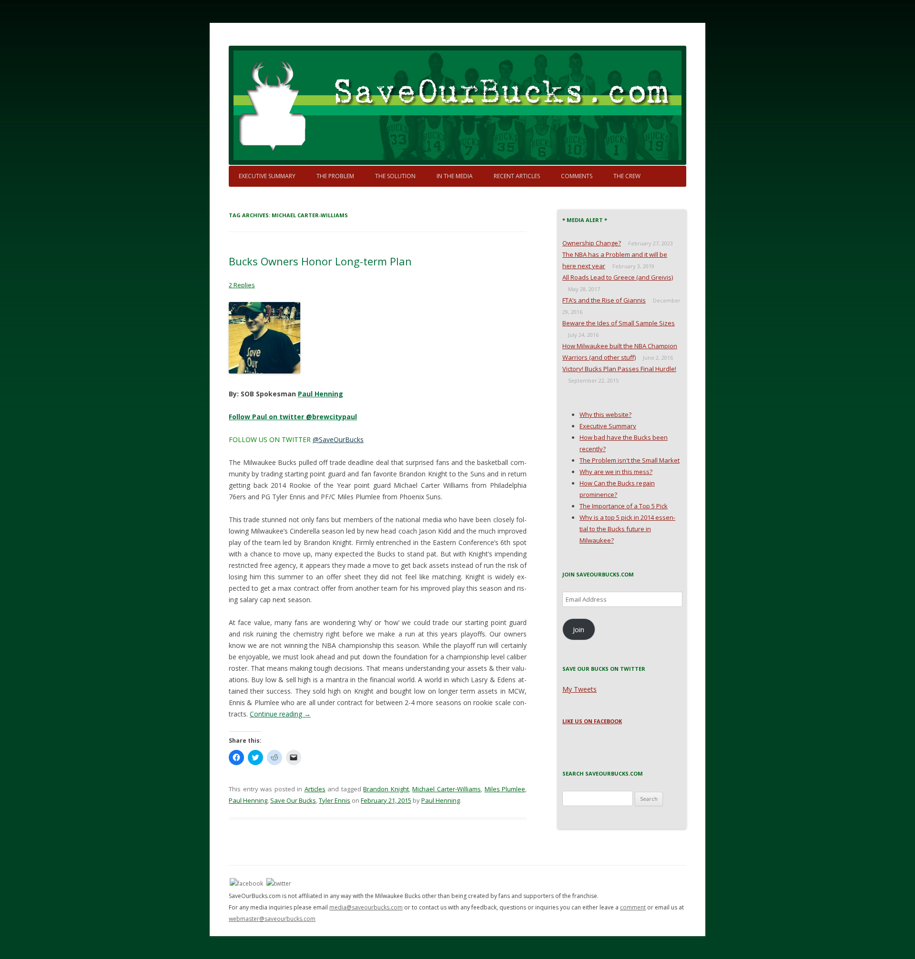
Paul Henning (320, 393)
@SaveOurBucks (338, 439)
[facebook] (246, 883)
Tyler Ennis (334, 800)
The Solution (395, 176)
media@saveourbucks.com (366, 907)
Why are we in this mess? (616, 471)
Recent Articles (517, 176)
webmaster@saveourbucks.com (272, 919)
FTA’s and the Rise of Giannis (604, 300)
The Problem (335, 176)
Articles (315, 789)
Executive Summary (267, 176)
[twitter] (278, 883)
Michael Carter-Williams (446, 789)
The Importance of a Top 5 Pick (624, 506)
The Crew (626, 176)
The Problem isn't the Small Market (630, 460)
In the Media (455, 176)
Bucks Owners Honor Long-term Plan (320, 261)
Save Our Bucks (293, 800)
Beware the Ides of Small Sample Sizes (618, 323)
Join (578, 629)
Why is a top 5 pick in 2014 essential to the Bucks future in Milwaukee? (627, 529)
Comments (576, 176)
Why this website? (605, 414)
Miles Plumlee (505, 789)
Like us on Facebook (592, 721)
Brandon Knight (386, 789)
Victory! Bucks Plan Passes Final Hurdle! (619, 368)
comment (633, 907)
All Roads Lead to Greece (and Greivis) (617, 277)
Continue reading (280, 713)
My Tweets (579, 689)
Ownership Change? (591, 243)
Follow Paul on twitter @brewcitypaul (293, 416)
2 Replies (242, 285)
